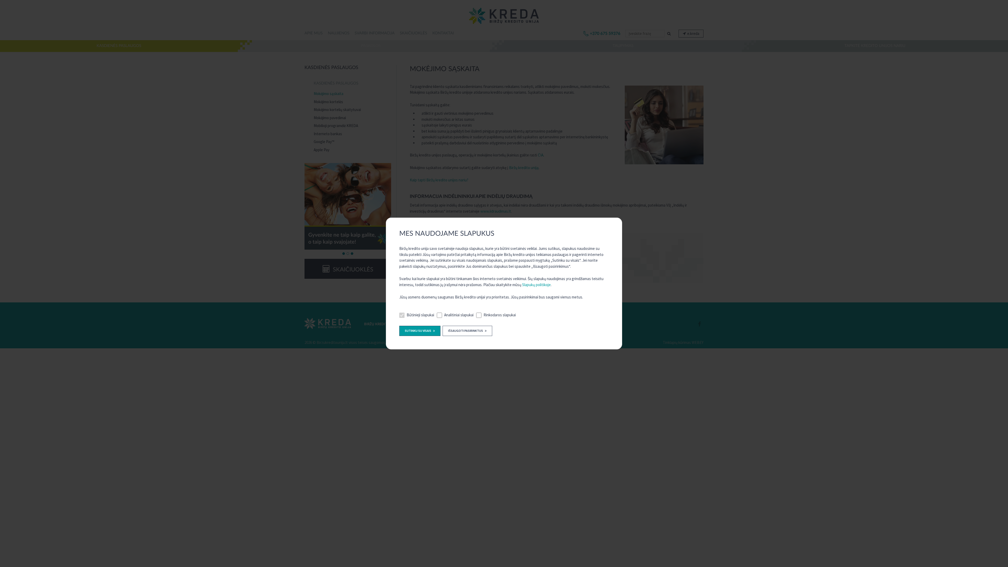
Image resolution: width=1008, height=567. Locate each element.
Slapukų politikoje (536, 284)
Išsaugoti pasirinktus (466, 331)
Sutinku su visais (418, 331)
